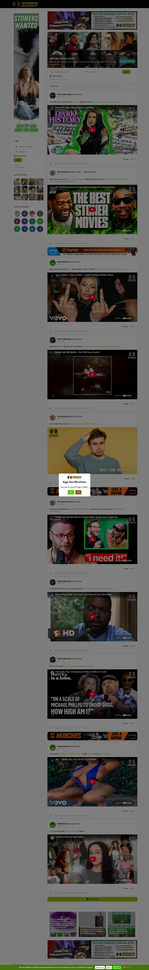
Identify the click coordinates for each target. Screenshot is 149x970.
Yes (71, 492)
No (78, 492)
